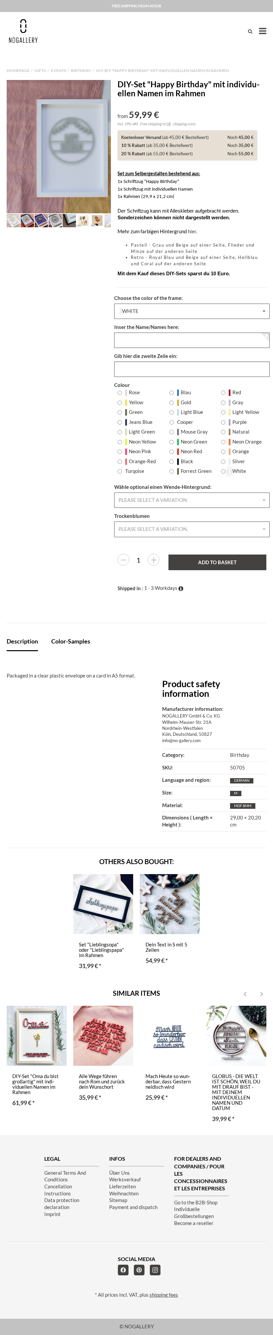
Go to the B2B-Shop (195, 1202)
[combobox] (192, 311)
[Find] (250, 31)
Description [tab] (22, 641)
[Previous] (245, 994)
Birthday (239, 755)
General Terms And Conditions (65, 1176)
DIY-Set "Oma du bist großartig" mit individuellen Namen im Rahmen (35, 1084)
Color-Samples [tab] (70, 641)
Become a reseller (193, 1223)
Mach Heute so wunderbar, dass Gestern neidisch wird (168, 1081)
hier (192, 231)
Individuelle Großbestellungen (194, 1212)
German (241, 780)
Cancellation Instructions (58, 1190)
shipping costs (184, 124)
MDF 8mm (242, 805)
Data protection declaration (61, 1203)
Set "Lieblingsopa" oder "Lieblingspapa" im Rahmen (101, 950)
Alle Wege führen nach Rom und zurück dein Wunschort (102, 1081)
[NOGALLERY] (23, 31)
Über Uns (119, 1173)
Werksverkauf (125, 1179)
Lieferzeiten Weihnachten (123, 1190)
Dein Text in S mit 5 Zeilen (166, 947)
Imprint (52, 1214)
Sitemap (118, 1200)
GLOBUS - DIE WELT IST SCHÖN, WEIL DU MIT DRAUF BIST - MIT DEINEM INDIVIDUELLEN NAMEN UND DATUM (236, 1092)
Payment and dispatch (133, 1207)
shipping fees (163, 1295)
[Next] (262, 994)
